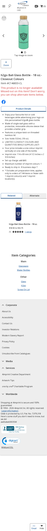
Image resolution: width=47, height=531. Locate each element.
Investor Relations (11, 330)
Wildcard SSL (7, 448)
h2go (23, 285)
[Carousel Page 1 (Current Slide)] (22, 52)
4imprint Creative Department (16, 374)
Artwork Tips (8, 380)
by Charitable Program (17, 386)
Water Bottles (23, 270)
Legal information (9, 410)
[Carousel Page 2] (25, 52)
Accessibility (7, 317)
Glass (23, 281)
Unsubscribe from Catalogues (16, 354)
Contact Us (7, 323)
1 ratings (28, 232)
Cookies (6, 348)
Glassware (23, 266)
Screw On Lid (24, 289)
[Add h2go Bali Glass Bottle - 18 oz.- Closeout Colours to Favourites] (4, 18)
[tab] (23, 108)
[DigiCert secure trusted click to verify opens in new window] (11, 441)
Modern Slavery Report (13, 336)
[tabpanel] (23, 147)
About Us (6, 311)
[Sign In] (37, 6)
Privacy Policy (8, 342)
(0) (43, 7)
